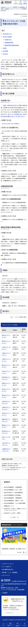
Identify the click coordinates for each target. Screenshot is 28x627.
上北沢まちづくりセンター (6, 444)
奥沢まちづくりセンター (6, 396)
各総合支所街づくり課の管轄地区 (13, 492)
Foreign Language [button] (20, 3)
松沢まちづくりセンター (6, 390)
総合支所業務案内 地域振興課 (13, 487)
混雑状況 (17, 625)
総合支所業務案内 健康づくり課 (13, 500)
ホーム (3, 625)
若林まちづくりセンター (6, 342)
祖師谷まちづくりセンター (6, 420)
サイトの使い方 (6, 566)
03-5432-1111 (10, 588)
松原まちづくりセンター (6, 384)
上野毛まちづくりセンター (6, 408)
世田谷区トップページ (6, 7)
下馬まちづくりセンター (6, 354)
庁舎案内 (4, 593)
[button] (16, 2)
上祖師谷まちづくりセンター (6, 450)
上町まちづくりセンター (6, 348)
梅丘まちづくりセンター (6, 366)
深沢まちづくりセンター (6, 414)
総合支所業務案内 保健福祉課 (13, 498)
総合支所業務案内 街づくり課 (13, 490)
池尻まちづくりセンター (6, 336)
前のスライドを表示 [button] (3, 538)
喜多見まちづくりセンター (6, 432)
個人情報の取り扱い (8, 569)
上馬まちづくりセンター (6, 360)
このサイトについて (8, 564)
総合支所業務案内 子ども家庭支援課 (14, 503)
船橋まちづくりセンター (6, 426)
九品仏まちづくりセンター (6, 402)
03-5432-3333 (12, 607)
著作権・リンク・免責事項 (9, 572)
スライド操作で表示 (20, 317)
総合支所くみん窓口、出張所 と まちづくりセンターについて (15, 509)
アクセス (24, 625)
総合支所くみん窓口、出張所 (12, 513)
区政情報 (15, 7)
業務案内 (7, 9)
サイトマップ (6, 575)
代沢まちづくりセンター (6, 372)
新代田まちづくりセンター (6, 378)
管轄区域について (9, 506)
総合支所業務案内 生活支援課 (12, 495)
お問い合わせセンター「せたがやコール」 (18, 600)
